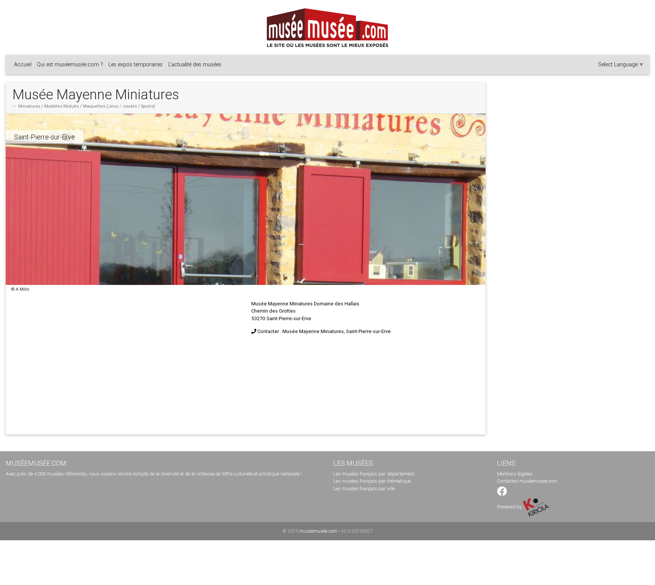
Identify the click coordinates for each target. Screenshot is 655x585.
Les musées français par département (373, 474)
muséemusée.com (318, 531)
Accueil (22, 64)
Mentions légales (515, 474)
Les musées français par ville (364, 488)
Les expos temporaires (135, 64)
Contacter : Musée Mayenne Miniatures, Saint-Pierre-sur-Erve (324, 331)
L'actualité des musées (194, 64)
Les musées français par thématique (372, 481)
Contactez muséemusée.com (527, 481)
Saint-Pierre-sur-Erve (44, 137)
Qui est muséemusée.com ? (70, 64)
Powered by (510, 507)
